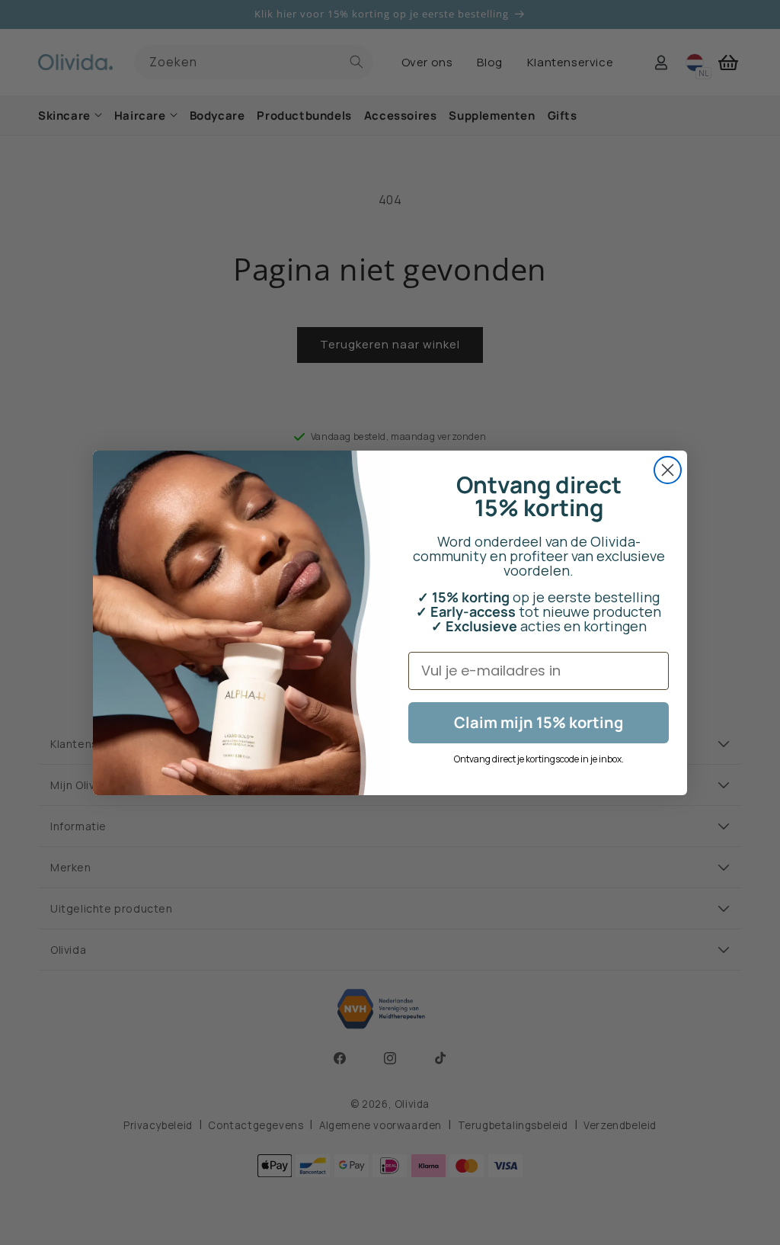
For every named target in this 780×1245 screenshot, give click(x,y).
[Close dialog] (667, 470)
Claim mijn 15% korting (538, 722)
